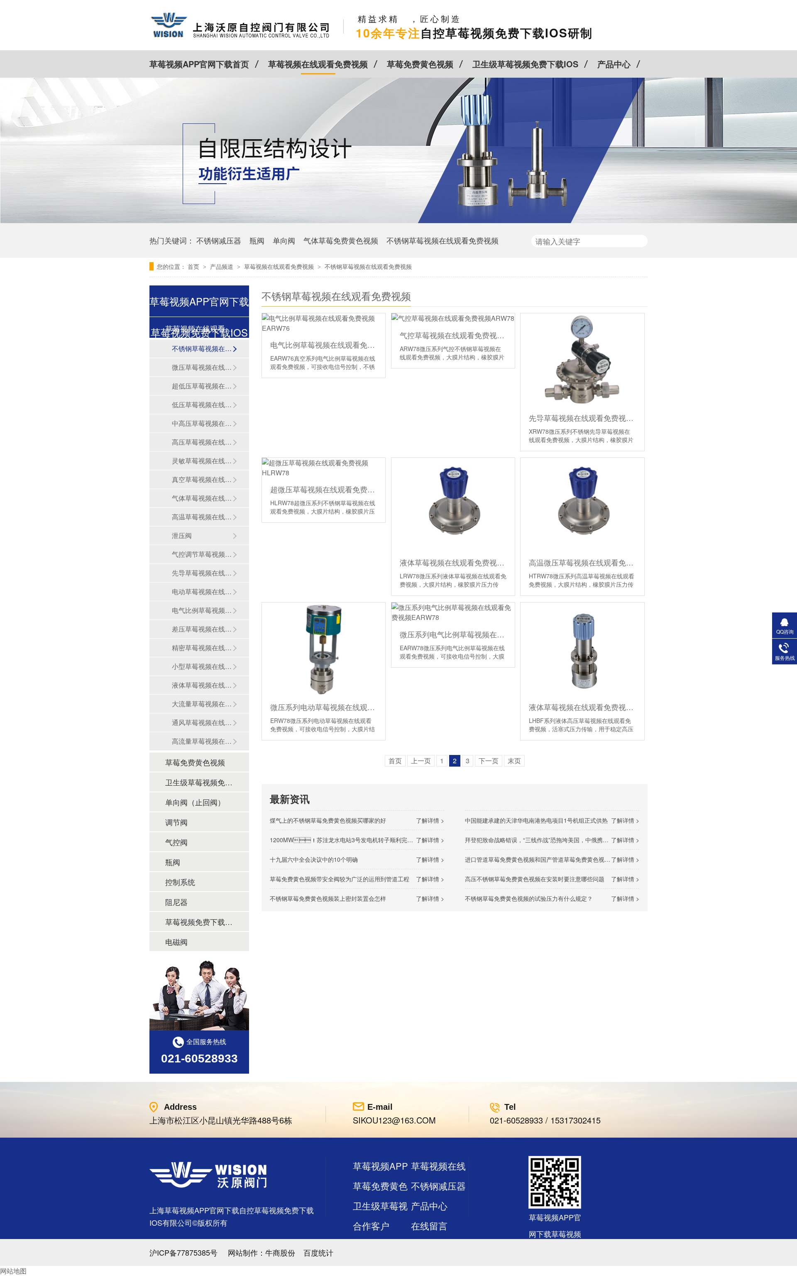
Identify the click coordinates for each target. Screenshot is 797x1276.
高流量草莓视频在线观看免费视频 (202, 741)
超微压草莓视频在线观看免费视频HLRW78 (323, 489)
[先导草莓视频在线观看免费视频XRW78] (582, 359)
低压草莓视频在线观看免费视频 (202, 404)
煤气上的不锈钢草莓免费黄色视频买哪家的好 (328, 820)
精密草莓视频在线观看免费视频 (202, 647)
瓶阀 (256, 240)
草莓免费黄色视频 (420, 64)
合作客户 (371, 1225)
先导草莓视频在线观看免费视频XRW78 (582, 417)
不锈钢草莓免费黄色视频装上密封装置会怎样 (328, 898)
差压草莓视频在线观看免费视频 (202, 629)
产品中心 (614, 64)
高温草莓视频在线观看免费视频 (202, 516)
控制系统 (180, 881)
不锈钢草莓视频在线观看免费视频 (442, 240)
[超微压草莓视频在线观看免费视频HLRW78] (323, 467)
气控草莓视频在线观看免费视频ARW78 (453, 334)
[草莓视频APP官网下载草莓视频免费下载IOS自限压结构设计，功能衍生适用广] (398, 220)
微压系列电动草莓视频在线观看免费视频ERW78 (323, 706)
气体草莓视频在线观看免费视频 (202, 498)
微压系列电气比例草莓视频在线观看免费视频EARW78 (453, 634)
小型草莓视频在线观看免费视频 (202, 666)
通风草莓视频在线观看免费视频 (202, 722)
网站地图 (13, 1271)
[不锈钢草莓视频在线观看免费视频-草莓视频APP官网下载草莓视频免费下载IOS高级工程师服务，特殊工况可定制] (240, 37)
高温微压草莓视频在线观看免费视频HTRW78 (582, 562)
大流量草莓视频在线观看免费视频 (202, 703)
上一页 (421, 760)
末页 (514, 760)
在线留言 (429, 1225)
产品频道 (222, 266)
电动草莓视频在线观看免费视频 (202, 591)
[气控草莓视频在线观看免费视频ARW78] (453, 318)
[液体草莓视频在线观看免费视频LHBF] (582, 648)
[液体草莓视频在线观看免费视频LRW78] (453, 504)
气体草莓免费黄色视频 (340, 240)
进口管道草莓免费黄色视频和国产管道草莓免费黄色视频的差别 (546, 859)
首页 (194, 266)
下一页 (489, 760)
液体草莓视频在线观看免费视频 (202, 685)
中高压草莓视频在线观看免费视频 (202, 423)
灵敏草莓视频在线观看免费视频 (202, 460)
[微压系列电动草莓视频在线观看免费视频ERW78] (323, 648)
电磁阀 (176, 941)
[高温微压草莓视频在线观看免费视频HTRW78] (582, 504)
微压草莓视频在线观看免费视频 (202, 367)
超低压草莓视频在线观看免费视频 (202, 386)
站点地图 (371, 1245)
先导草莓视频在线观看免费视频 (202, 573)
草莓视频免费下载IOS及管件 (198, 921)
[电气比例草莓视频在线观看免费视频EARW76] (323, 323)
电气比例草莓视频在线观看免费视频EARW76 (323, 344)
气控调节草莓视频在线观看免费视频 (202, 554)
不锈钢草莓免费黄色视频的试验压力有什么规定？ (529, 898)
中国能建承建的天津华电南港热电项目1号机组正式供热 (536, 820)
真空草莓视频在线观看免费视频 (202, 479)
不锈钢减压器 (218, 240)
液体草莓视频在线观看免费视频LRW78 (453, 562)
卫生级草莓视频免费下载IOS (525, 64)
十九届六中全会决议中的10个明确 (314, 859)
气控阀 (176, 841)
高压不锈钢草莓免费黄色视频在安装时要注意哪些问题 (534, 879)
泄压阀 (182, 535)
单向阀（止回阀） (195, 802)
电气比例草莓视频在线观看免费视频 (202, 610)
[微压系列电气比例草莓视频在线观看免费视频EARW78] (453, 612)
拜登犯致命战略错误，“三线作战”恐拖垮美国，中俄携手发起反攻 (548, 840)
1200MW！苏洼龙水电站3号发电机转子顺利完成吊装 (347, 840)
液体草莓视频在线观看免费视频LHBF (582, 706)
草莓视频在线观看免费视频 (318, 64)
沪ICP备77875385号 (183, 1252)
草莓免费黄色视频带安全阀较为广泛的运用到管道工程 (339, 879)
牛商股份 (280, 1252)
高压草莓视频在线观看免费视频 (202, 442)
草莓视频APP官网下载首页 (199, 64)
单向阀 (284, 240)
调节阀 (176, 821)
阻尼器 (176, 901)
